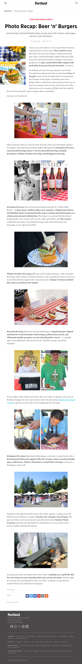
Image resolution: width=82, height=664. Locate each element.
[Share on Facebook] (27, 596)
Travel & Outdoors (62, 636)
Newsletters (16, 647)
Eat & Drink (8, 11)
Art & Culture (41, 636)
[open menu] (6, 3)
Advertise (27, 642)
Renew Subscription (33, 645)
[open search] (76, 3)
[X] (19, 627)
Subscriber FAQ (56, 645)
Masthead (20, 642)
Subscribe (23, 645)
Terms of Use (49, 642)
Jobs (32, 642)
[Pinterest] (23, 627)
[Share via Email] (42, 596)
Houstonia (36, 651)
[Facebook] (11, 627)
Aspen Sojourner (45, 651)
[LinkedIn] (27, 627)
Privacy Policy (39, 642)
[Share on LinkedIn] (35, 596)
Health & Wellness (21, 638)
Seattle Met (27, 651)
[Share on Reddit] (46, 596)
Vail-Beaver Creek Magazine (59, 651)
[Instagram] (15, 627)
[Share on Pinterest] (39, 596)
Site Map (56, 642)
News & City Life (51, 636)
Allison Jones (36, 41)
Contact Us (63, 642)
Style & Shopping (30, 636)
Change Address (46, 645)
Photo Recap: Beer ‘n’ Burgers (23, 11)
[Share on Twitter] (31, 596)
